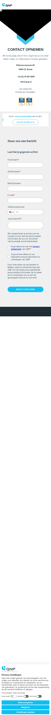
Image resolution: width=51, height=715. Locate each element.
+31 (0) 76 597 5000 (26, 76)
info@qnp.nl (26, 82)
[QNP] (25, 3)
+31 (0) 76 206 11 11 (25, 122)
